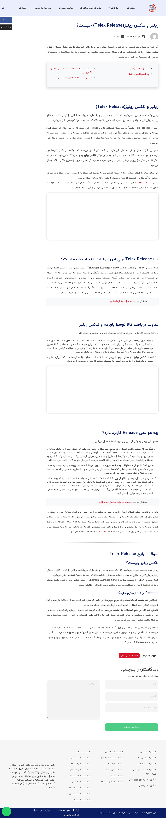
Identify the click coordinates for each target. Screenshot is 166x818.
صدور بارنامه (144, 183)
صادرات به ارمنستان (121, 301)
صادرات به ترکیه (82, 799)
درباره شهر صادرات (41, 810)
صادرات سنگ (116, 775)
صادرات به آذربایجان (80, 757)
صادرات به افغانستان (80, 775)
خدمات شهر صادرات (91, 8)
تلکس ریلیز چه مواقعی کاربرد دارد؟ (74, 78)
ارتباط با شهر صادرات (68, 810)
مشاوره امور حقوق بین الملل (142, 779)
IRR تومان (6, 27)
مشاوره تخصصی (148, 751)
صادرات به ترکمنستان (79, 793)
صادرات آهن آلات (114, 769)
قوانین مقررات (71, 815)
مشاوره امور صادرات (146, 785)
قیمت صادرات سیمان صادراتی (115, 502)
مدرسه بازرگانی (43, 8)
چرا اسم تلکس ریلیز (139, 74)
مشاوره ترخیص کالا (146, 757)
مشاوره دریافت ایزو (146, 763)
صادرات (131, 8)
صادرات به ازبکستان (80, 769)
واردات (114, 8)
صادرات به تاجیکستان (79, 787)
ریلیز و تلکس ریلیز (139, 68)
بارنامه (102, 532)
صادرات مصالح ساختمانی (111, 781)
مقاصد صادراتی (66, 8)
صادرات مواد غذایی (114, 763)
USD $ (7, 19)
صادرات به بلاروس (81, 781)
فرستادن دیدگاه (132, 727)
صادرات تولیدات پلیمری (111, 757)
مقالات (22, 8)
